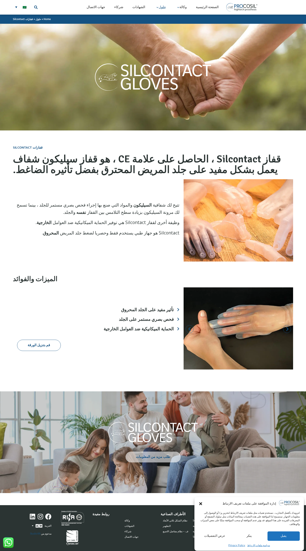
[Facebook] (48, 516)
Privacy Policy (236, 545)
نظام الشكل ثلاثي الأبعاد (175, 520)
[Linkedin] (32, 516)
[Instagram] (40, 516)
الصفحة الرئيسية (207, 7)
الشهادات (138, 7)
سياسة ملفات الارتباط (258, 545)
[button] (201, 504)
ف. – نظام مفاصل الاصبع (175, 531)
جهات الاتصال (96, 7)
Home (47, 19)
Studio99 (35, 533)
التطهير (167, 526)
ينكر (249, 536)
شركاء (118, 7)
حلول (162, 7)
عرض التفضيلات (214, 536)
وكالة (183, 7)
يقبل (283, 536)
